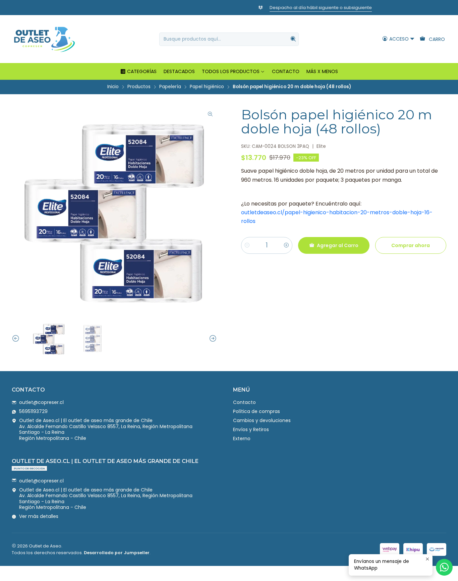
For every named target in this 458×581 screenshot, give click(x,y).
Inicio (113, 86)
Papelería (170, 86)
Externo (241, 438)
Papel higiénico (207, 86)
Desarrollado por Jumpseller (117, 553)
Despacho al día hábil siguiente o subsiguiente (235, 7)
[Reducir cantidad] (247, 245)
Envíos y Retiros (251, 429)
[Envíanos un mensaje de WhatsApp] (444, 567)
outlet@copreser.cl (41, 402)
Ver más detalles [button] (38, 516)
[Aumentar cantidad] (286, 245)
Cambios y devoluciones (262, 420)
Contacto (244, 402)
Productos (139, 86)
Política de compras (256, 411)
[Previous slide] (17, 339)
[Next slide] (212, 339)
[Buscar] (293, 39)
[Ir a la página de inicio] (44, 39)
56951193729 (33, 411)
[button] (138, 71)
